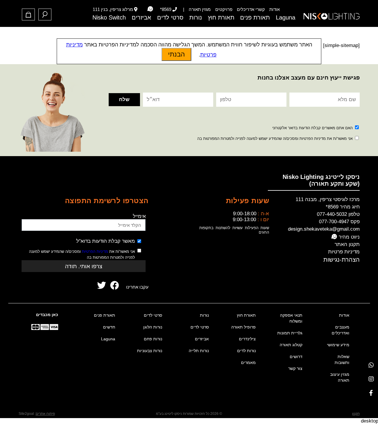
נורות (195, 17)
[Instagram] (371, 379)
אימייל (139, 216)
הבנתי (176, 54)
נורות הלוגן (152, 327)
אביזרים (141, 17)
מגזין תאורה (200, 9)
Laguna (285, 17)
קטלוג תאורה (291, 344)
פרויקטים (223, 9)
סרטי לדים (170, 17)
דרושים (296, 356)
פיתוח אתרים (45, 414)
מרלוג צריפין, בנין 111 (113, 9)
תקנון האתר (347, 244)
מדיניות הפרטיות (95, 251)
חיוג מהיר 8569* (343, 207)
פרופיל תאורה (243, 327)
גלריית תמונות (289, 333)
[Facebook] (371, 393)
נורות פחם (153, 338)
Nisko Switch (109, 17)
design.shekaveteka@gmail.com (324, 229)
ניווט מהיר (348, 237)
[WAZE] (150, 9)
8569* (165, 9)
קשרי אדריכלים (251, 9)
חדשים (109, 327)
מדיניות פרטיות (344, 252)
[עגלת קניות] (28, 14)
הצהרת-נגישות (341, 259)
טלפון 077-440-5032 (338, 214)
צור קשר (295, 368)
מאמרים (248, 362)
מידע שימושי (338, 344)
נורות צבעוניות (149, 350)
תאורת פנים (255, 17)
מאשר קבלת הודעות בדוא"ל (105, 241)
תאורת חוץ (221, 17)
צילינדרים (247, 338)
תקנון (356, 414)
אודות (274, 9)
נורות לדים (246, 350)
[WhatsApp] (371, 365)
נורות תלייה (199, 350)
